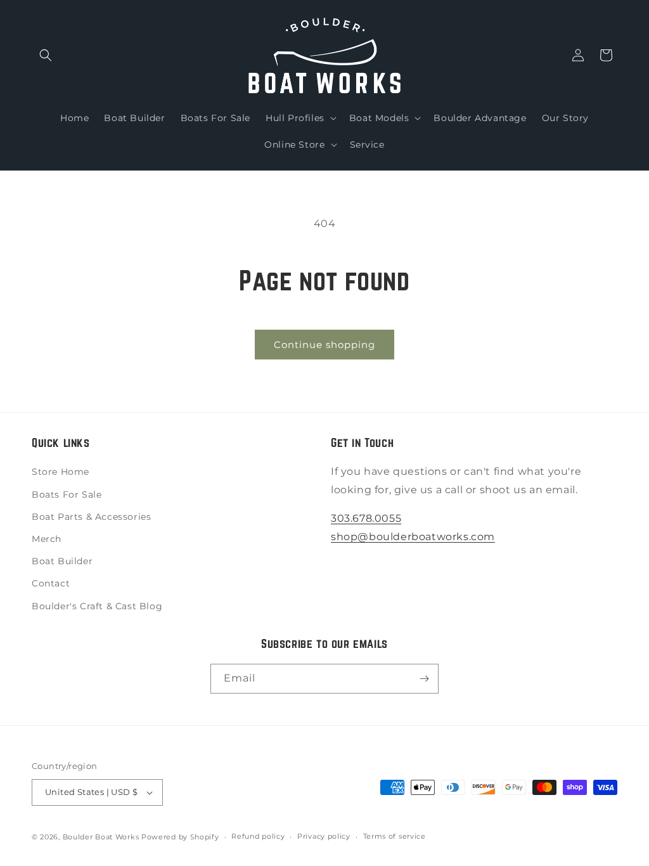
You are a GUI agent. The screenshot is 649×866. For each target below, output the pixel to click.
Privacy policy (323, 836)
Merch (46, 539)
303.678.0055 (366, 518)
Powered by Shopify (180, 836)
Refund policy (258, 836)
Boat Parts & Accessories (91, 516)
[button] (46, 55)
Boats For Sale (66, 494)
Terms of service (394, 836)
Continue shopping (324, 345)
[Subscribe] (424, 679)
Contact (51, 583)
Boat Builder (62, 561)
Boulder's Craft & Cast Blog (97, 606)
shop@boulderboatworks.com (413, 537)
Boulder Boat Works (101, 836)
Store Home (60, 471)
